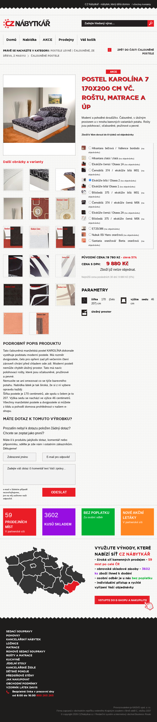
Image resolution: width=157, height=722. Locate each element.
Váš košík (88, 40)
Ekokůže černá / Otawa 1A (116, 164)
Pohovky (13, 635)
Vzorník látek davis (21, 687)
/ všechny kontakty (141, 4)
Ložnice (12, 643)
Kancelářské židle (21, 667)
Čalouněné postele (45, 55)
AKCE (47, 40)
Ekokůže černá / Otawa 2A (116, 212)
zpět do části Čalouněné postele (135, 51)
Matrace (12, 647)
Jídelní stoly (16, 663)
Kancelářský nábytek (23, 639)
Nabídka (29, 40)
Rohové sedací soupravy (25, 651)
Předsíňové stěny (20, 675)
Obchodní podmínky (21, 683)
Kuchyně (13, 659)
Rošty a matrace (19, 655)
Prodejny (66, 40)
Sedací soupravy (19, 631)
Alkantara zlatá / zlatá (113, 158)
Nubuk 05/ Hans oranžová (115, 234)
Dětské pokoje (17, 671)
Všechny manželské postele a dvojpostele (30, 402)
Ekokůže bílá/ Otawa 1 (113, 186)
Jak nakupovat (17, 679)
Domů (11, 40)
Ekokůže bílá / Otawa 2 (114, 180)
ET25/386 (106, 228)
